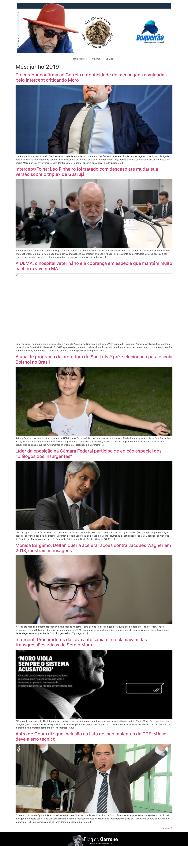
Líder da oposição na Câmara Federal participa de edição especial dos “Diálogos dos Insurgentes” (89, 453)
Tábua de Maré (79, 59)
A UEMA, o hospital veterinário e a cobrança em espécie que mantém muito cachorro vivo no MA (94, 266)
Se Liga (109, 59)
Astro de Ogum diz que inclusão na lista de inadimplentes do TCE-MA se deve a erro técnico (91, 736)
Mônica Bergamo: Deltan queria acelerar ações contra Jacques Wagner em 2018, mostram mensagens (93, 548)
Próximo (166, 828)
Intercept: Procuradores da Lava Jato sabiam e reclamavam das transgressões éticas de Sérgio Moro (81, 642)
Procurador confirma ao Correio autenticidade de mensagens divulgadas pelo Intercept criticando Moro (91, 77)
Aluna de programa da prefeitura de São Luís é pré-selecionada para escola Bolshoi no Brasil (94, 359)
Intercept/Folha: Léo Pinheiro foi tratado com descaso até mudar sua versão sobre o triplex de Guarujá (87, 171)
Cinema (96, 59)
